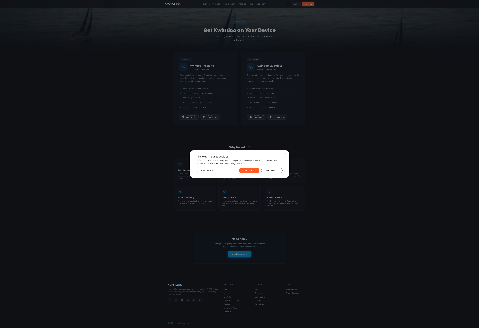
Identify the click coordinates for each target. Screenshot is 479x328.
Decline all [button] (272, 170)
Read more (240, 163)
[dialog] (239, 164)
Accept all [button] (249, 170)
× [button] (285, 153)
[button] (204, 170)
